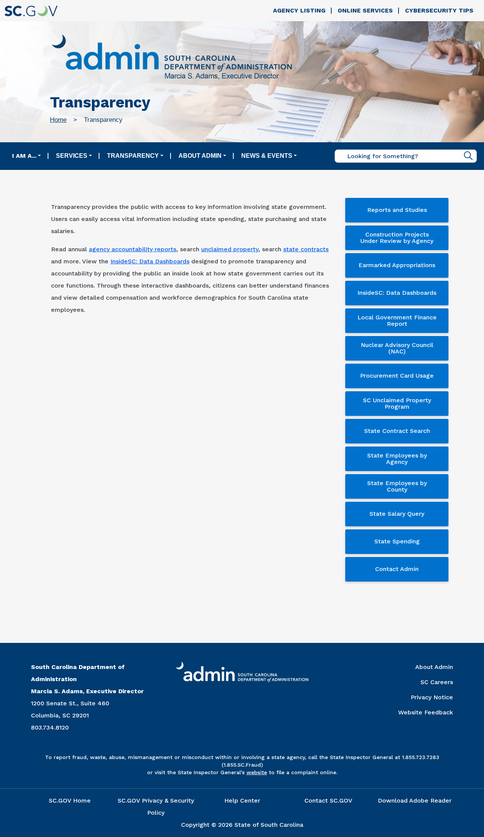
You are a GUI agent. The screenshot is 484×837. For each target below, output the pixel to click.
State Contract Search (397, 430)
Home (58, 119)
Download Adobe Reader (414, 800)
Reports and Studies (397, 209)
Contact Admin (397, 569)
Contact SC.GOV (328, 800)
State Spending (397, 541)
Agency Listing (299, 10)
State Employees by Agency (397, 459)
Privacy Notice (432, 697)
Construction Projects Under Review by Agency (396, 238)
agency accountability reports (132, 249)
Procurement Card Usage (397, 375)
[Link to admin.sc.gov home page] (172, 58)
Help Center (242, 800)
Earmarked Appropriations (396, 265)
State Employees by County (397, 486)
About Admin (200, 155)
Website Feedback (425, 712)
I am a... (24, 155)
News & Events (266, 155)
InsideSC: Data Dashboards (149, 261)
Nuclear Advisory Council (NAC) (397, 348)
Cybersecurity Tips (439, 10)
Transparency (133, 155)
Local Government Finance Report (397, 321)
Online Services (365, 10)
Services (71, 155)
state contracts (306, 249)
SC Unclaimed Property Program (397, 404)
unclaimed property (229, 249)
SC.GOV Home (70, 800)
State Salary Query (396, 513)
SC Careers (436, 682)
